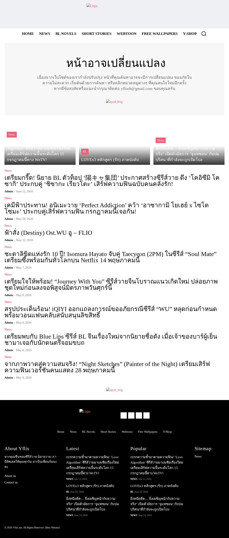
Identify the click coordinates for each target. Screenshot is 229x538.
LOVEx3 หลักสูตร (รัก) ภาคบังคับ (90, 486)
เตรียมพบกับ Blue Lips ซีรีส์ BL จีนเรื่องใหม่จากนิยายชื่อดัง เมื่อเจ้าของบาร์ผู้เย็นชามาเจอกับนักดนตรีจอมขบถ (110, 339)
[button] (203, 33)
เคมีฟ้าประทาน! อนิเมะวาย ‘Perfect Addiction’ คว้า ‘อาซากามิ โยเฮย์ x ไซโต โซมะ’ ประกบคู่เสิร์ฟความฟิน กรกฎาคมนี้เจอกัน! (106, 208)
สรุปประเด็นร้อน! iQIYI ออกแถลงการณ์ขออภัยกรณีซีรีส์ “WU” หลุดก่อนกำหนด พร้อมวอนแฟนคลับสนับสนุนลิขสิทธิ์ (110, 312)
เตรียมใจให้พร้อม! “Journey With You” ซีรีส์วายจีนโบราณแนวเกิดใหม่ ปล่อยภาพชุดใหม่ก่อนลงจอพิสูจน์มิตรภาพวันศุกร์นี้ (111, 284)
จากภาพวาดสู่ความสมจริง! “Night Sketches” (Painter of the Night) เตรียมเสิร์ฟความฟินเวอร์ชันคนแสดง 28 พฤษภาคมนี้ (107, 367)
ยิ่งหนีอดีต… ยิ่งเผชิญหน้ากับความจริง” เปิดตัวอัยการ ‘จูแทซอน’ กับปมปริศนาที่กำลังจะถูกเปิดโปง (92, 504)
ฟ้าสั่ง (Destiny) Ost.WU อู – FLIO (48, 232)
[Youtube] (218, 14)
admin (8, 191)
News (11, 134)
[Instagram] (194, 14)
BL (85, 151)
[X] (206, 14)
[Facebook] (181, 14)
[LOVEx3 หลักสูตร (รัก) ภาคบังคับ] (114, 142)
